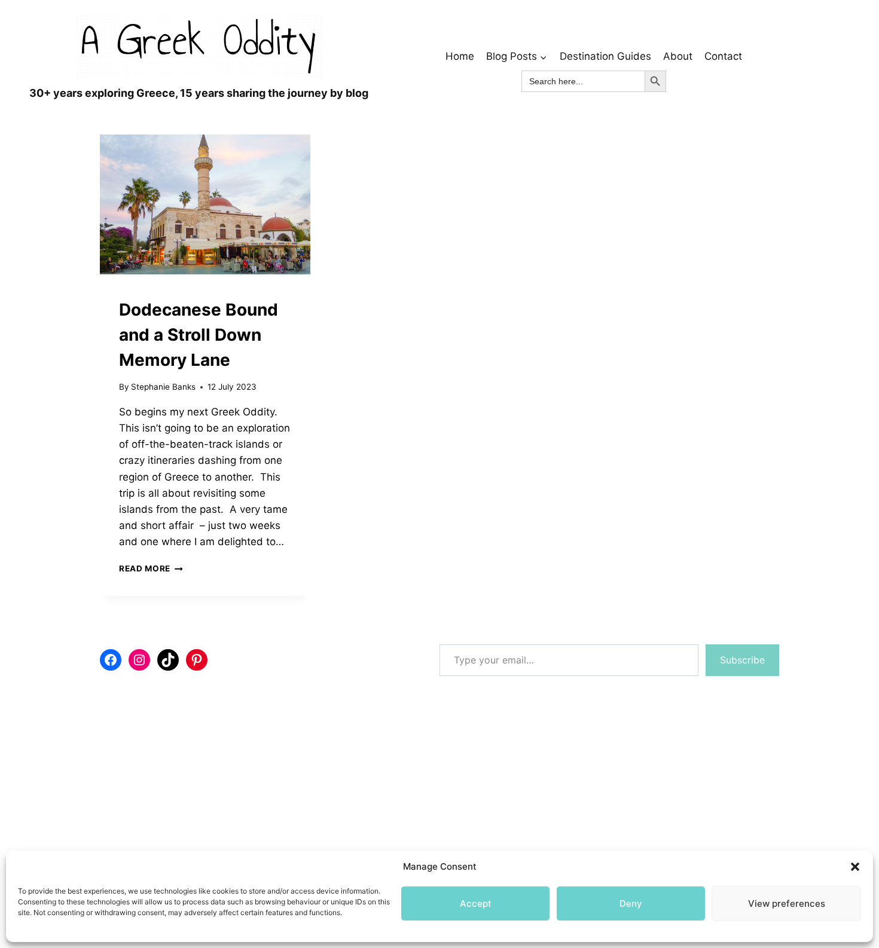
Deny (630, 903)
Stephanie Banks (163, 387)
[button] (855, 867)
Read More (151, 568)
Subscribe (742, 660)
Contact (723, 56)
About (677, 56)
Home (459, 56)
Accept (476, 903)
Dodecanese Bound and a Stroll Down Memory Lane (198, 334)
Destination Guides (605, 56)
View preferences (786, 903)
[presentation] (205, 204)
